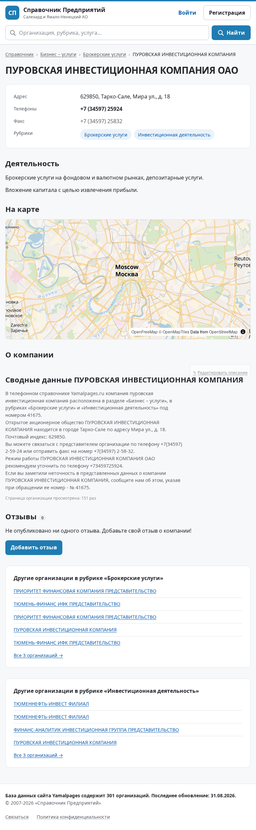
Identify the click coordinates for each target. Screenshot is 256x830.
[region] (128, 279)
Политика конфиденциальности (73, 817)
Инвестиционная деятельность (174, 134)
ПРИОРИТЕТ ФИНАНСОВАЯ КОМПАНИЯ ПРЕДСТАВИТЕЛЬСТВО (85, 591)
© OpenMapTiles (174, 331)
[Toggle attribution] (243, 332)
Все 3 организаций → (38, 655)
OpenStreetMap (223, 331)
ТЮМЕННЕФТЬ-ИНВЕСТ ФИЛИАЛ (51, 704)
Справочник (19, 54)
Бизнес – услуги (58, 54)
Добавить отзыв (34, 547)
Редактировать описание (220, 372)
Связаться (17, 817)
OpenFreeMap (144, 331)
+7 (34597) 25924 (101, 108)
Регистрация (227, 12)
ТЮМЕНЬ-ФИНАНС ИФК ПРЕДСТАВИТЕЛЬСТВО (67, 604)
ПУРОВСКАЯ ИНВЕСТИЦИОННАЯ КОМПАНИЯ (65, 629)
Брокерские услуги (104, 54)
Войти (187, 12)
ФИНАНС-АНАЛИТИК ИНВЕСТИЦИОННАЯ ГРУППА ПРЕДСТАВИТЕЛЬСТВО (96, 730)
